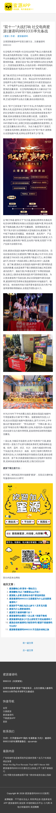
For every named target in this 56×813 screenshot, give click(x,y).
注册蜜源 (7, 711)
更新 (5, 721)
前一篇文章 (28, 643)
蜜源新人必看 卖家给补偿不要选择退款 (27, 595)
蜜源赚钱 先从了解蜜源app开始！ (25, 592)
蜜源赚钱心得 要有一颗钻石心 (23, 588)
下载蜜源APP (9, 718)
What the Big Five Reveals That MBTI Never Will (26, 764)
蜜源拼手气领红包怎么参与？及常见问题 (28, 605)
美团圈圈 (34, 807)
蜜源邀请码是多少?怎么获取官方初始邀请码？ (30, 619)
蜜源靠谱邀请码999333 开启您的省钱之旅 (29, 629)
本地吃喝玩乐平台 (34, 803)
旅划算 (22, 803)
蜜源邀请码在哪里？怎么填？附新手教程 (28, 616)
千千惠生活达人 (22, 799)
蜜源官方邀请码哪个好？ (20, 612)
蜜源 (6, 36)
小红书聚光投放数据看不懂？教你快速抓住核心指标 (27, 775)
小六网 (46, 803)
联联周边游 (35, 799)
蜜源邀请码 (8, 715)
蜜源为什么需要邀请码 (19, 609)
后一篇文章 (28, 650)
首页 (5, 708)
